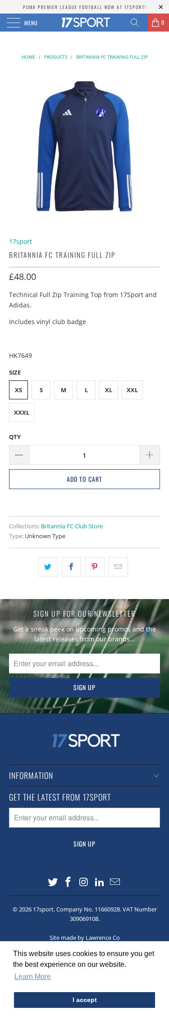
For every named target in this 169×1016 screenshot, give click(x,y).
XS (18, 390)
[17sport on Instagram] (84, 882)
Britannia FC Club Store (72, 526)
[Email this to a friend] (118, 566)
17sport (20, 241)
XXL (132, 390)
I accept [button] (85, 999)
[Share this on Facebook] (71, 566)
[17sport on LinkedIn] (99, 882)
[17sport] (84, 23)
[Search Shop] (138, 22)
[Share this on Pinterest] (95, 566)
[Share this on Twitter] (48, 566)
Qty (15, 437)
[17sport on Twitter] (52, 882)
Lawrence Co (103, 938)
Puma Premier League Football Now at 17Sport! (84, 7)
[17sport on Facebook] (68, 882)
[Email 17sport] (115, 882)
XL (108, 390)
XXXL (21, 412)
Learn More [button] (32, 976)
